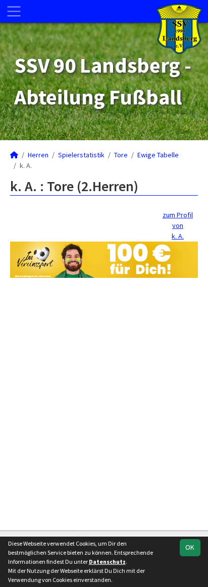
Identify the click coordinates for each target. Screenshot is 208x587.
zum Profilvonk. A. (178, 225)
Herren (38, 154)
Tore (121, 154)
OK (189, 547)
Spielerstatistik (81, 154)
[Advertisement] (104, 403)
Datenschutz (107, 561)
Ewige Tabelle (158, 154)
